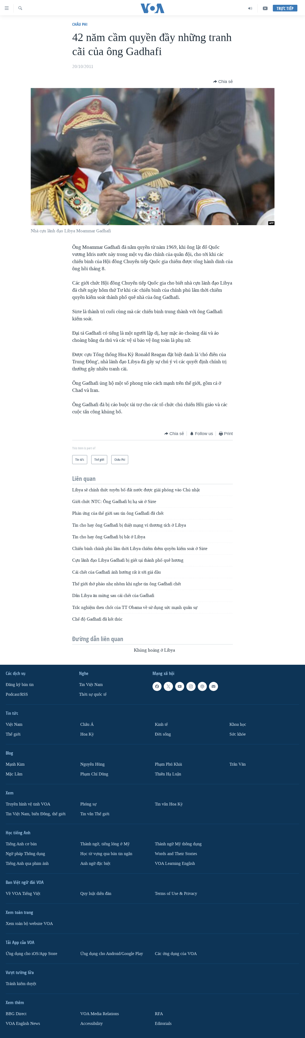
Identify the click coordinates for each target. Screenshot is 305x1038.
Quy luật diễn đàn (95, 893)
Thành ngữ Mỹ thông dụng (178, 843)
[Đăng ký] (213, 686)
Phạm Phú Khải (168, 764)
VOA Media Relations (99, 1013)
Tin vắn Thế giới (94, 813)
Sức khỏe (237, 734)
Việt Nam (14, 724)
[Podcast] (202, 686)
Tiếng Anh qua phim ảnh (27, 863)
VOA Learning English (175, 863)
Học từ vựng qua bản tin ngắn (106, 853)
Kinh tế (161, 724)
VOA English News (23, 1023)
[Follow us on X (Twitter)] (168, 686)
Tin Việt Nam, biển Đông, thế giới (36, 813)
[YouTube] (265, 8)
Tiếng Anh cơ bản (21, 843)
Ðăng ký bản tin (20, 684)
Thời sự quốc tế (93, 694)
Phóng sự (88, 804)
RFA (159, 1013)
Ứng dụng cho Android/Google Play (111, 953)
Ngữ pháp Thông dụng (25, 853)
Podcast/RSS (17, 694)
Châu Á (87, 724)
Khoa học (237, 724)
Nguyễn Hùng (92, 764)
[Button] (223, 81)
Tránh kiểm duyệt (21, 983)
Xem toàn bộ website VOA (29, 923)
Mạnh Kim (15, 764)
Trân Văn (237, 764)
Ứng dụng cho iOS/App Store (31, 953)
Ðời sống (163, 734)
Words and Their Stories (176, 853)
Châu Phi (79, 24)
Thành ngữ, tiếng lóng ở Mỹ (105, 843)
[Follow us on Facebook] (157, 686)
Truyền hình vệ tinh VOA (28, 804)
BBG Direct (16, 1013)
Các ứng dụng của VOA (176, 953)
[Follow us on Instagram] (190, 686)
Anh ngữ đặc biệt (95, 863)
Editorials (163, 1023)
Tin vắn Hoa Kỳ (169, 804)
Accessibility (91, 1023)
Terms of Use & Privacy (176, 893)
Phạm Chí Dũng (94, 774)
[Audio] (250, 8)
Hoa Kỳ (87, 734)
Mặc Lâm (14, 774)
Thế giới (13, 734)
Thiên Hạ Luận (168, 774)
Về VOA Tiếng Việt (23, 893)
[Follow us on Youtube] (179, 686)
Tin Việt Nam (91, 684)
